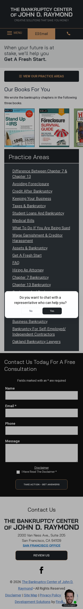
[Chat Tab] (41, 304)
